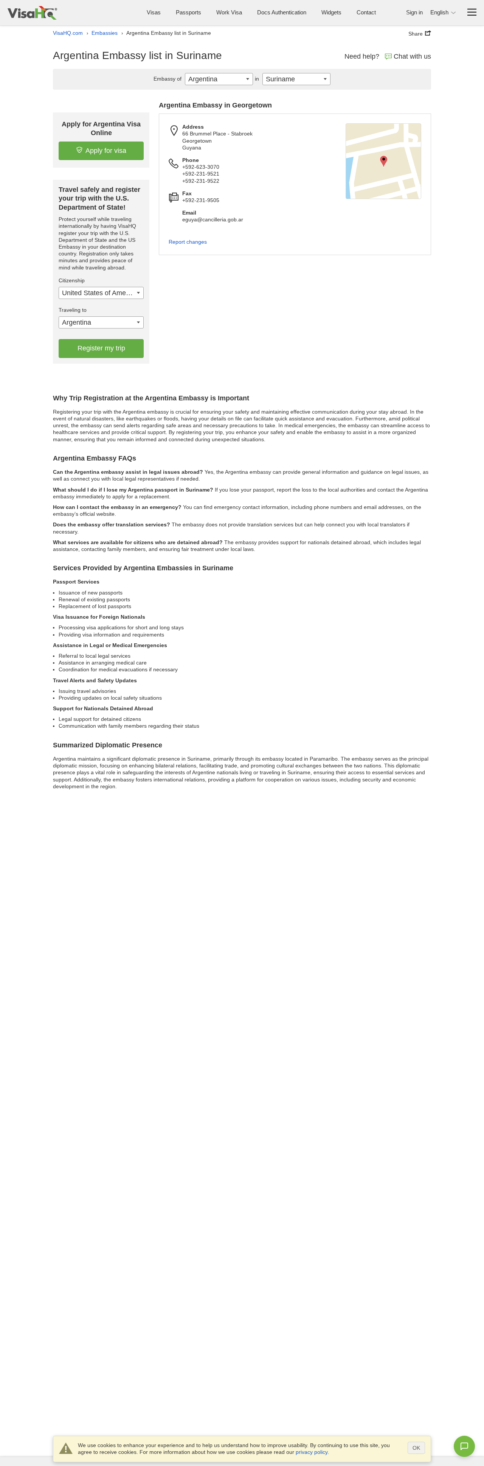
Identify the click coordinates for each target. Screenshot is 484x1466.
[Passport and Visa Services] (32, 13)
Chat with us (412, 56)
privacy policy (311, 1452)
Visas (154, 12)
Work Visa (229, 12)
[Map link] (383, 161)
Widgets (331, 12)
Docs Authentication (281, 12)
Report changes (188, 242)
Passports (188, 12)
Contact (366, 12)
